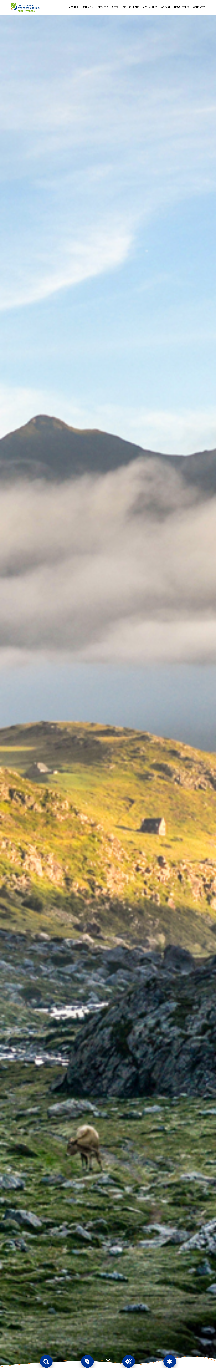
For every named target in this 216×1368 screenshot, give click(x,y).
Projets (103, 7)
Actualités (150, 7)
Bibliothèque (131, 7)
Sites (115, 7)
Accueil (73, 7)
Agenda (165, 7)
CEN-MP (86, 7)
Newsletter (181, 7)
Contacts (199, 7)
